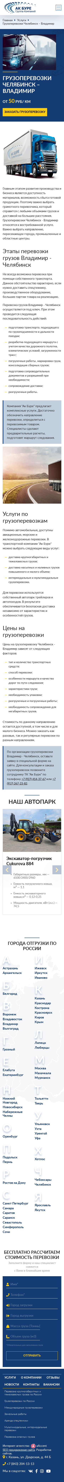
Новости (11, 1384)
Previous (7, 869)
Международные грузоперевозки (23, 1408)
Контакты (31, 1384)
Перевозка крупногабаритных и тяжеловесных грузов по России (23, 1393)
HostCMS (8, 1475)
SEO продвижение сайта (19, 1450)
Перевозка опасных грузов (19, 1437)
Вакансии (51, 1384)
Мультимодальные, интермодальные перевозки (25, 1429)
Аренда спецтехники (16, 1421)
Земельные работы (15, 1414)
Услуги (21, 20)
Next (56, 869)
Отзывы (53, 1377)
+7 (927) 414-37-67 (34, 779)
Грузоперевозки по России (19, 1401)
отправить (32, 1355)
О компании (31, 1377)
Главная (8, 20)
